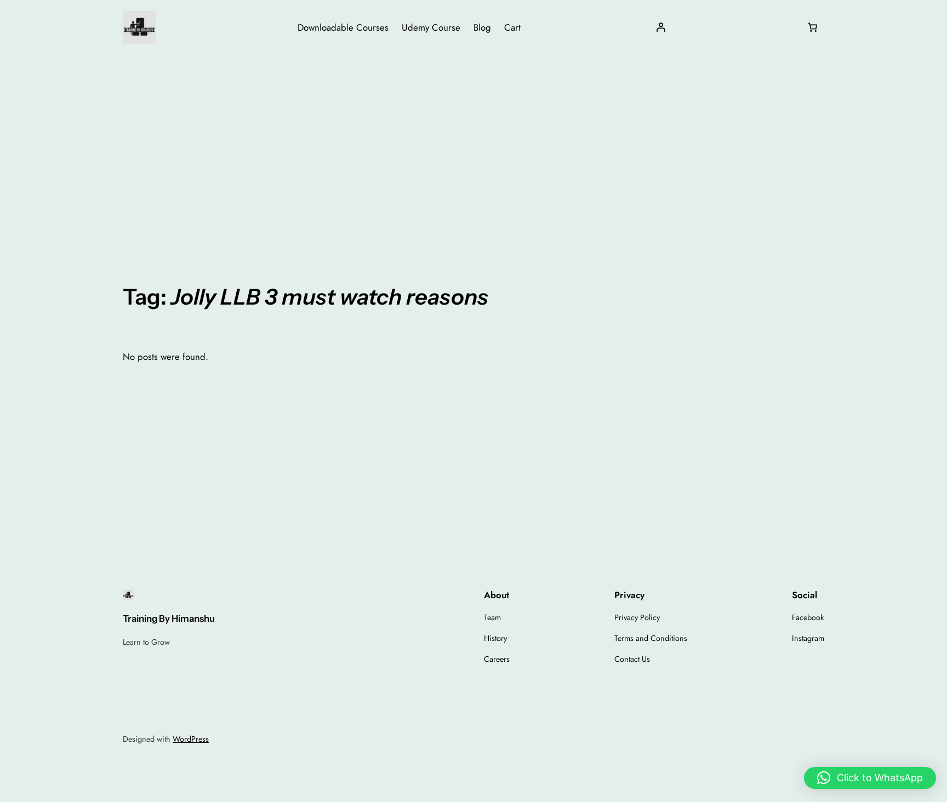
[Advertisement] (473, 142)
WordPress (191, 739)
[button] (870, 778)
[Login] (660, 27)
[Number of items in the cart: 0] (812, 27)
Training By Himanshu (169, 618)
